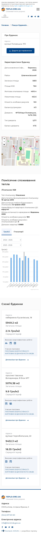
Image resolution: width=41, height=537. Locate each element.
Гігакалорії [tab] (18, 232)
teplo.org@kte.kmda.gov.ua (23, 6)
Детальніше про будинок (16, 360)
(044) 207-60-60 (8, 515)
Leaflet (37, 165)
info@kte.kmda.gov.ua (10, 523)
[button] (20, 149)
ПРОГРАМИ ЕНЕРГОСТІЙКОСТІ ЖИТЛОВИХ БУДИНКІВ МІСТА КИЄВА (19, 352)
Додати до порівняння (22, 51)
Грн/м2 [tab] (7, 232)
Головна (5, 25)
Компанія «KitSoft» (12, 531)
